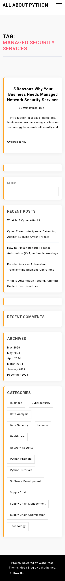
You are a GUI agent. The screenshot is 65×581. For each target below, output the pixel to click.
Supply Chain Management (28, 503)
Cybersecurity (16, 141)
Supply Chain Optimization (28, 515)
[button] (59, 4)
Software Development (25, 481)
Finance (43, 425)
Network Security (21, 447)
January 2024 (16, 369)
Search (12, 182)
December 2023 (17, 374)
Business (16, 402)
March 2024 (15, 363)
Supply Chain (18, 492)
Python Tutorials (21, 470)
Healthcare (17, 436)
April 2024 (14, 358)
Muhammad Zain (33, 107)
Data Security (19, 425)
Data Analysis (19, 414)
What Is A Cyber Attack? (23, 220)
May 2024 (13, 353)
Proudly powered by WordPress (32, 563)
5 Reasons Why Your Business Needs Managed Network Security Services (33, 94)
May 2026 (13, 347)
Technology (18, 526)
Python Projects (21, 459)
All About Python (25, 5)
